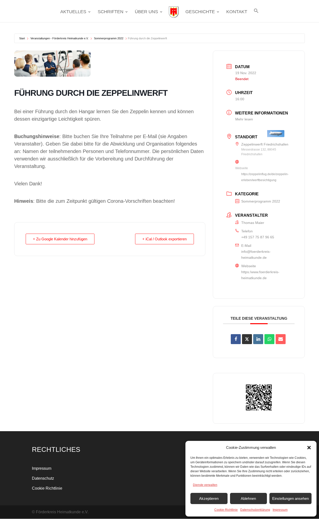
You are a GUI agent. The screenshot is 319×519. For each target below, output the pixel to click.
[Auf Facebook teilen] (236, 339)
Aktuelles (73, 12)
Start (22, 38)
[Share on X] (247, 339)
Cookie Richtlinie (47, 488)
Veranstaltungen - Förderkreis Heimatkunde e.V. (59, 38)
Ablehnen (248, 498)
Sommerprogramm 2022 (108, 38)
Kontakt (236, 12)
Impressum (280, 510)
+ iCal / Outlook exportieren (164, 239)
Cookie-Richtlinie (226, 510)
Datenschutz (43, 478)
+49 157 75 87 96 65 (257, 237)
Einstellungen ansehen (290, 498)
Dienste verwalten (205, 485)
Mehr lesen (244, 119)
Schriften (110, 12)
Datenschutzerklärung (255, 510)
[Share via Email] (281, 339)
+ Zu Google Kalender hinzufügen (60, 239)
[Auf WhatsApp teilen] (269, 339)
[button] (309, 447)
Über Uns (146, 12)
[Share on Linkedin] (258, 339)
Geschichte (200, 12)
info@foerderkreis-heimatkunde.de (256, 255)
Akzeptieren (209, 498)
